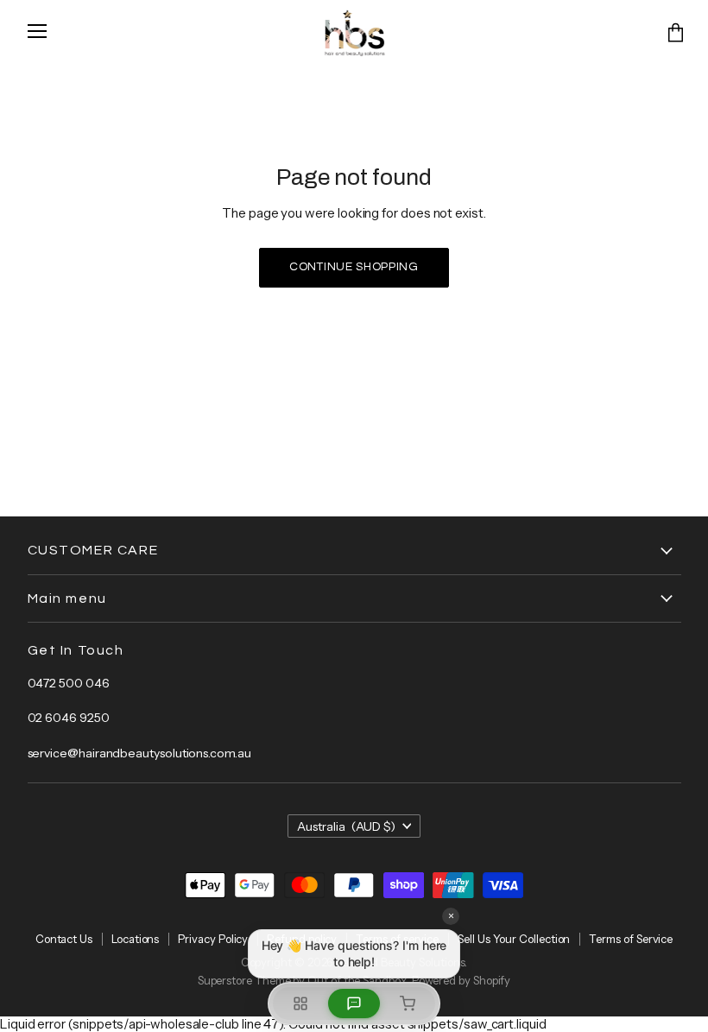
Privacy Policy (213, 939)
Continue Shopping (354, 267)
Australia (346, 826)
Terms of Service (631, 939)
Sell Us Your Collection (514, 939)
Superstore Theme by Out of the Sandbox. (303, 980)
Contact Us (63, 939)
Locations (135, 939)
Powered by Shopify (461, 980)
